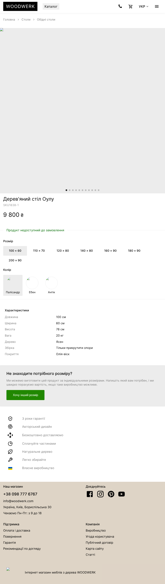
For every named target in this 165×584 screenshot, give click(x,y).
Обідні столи (46, 19)
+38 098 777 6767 (20, 494)
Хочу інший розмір (25, 395)
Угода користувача (100, 536)
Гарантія (9, 542)
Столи (26, 19)
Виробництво (96, 530)
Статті (90, 555)
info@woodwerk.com (18, 501)
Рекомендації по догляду (22, 549)
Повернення (12, 536)
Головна (9, 19)
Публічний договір (99, 542)
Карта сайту (95, 549)
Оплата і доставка (16, 530)
